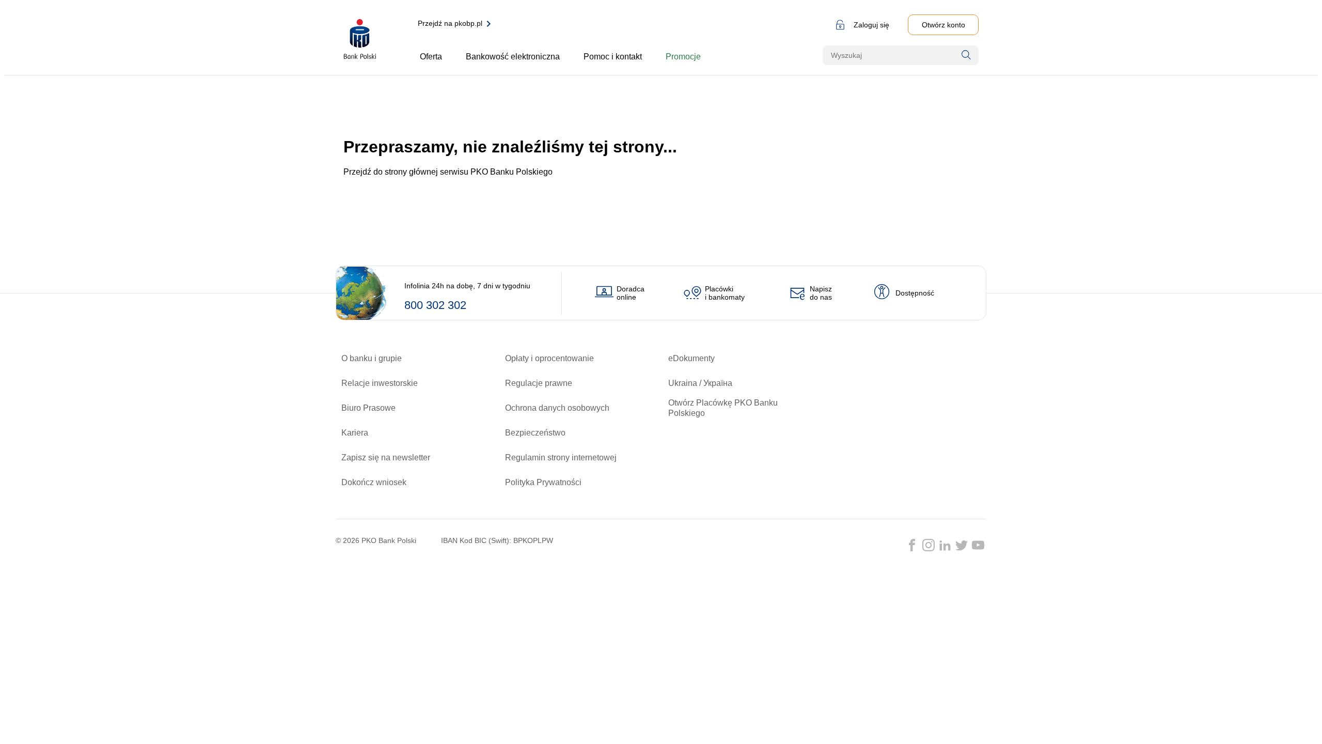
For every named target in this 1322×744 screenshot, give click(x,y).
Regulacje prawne (538, 383)
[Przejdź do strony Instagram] (928, 545)
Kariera (354, 432)
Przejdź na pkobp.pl (450, 23)
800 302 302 (435, 305)
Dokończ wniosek (373, 482)
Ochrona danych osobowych (557, 408)
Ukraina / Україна (700, 383)
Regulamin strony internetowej (561, 457)
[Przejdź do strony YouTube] (978, 545)
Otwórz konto (943, 25)
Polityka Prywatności (543, 482)
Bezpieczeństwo (535, 432)
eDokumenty (691, 358)
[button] (860, 24)
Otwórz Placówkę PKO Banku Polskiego (723, 407)
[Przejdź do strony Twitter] (961, 545)
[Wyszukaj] (966, 55)
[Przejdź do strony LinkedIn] (945, 545)
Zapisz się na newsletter (385, 457)
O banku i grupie (371, 358)
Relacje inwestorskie (379, 383)
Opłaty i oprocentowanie (549, 358)
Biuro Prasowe (368, 408)
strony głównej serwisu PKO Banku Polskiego (469, 171)
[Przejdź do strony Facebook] (912, 545)
